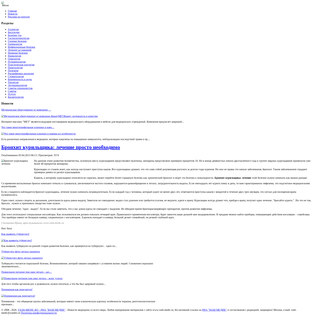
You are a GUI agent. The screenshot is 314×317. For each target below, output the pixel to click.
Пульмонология (17, 61)
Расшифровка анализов (21, 73)
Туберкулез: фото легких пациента (20, 251)
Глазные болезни (17, 41)
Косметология (16, 97)
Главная (12, 10)
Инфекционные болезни (21, 47)
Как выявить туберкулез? (15, 234)
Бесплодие (14, 32)
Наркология (14, 55)
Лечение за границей (19, 50)
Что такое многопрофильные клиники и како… (27, 127)
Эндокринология (17, 85)
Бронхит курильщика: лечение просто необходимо (60, 147)
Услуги (12, 94)
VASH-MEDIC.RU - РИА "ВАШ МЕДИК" (41, 309)
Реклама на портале (19, 16)
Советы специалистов (20, 88)
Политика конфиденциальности (39, 312)
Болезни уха (14, 35)
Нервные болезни (18, 52)
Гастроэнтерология (18, 38)
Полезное (13, 70)
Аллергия (13, 29)
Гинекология (15, 44)
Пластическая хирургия (21, 64)
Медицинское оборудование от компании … (26, 109)
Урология (13, 82)
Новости (12, 13)
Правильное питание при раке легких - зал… (26, 272)
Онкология (14, 58)
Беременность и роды (20, 79)
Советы (12, 91)
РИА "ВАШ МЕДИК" (214, 309)
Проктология (15, 67)
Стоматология (16, 76)
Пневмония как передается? (17, 289)
